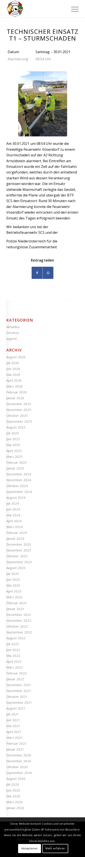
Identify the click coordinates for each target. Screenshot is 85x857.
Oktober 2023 (17, 556)
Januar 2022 (15, 679)
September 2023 (19, 562)
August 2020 (16, 778)
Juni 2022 (13, 650)
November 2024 (18, 480)
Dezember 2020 (18, 755)
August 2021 (16, 708)
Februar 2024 (16, 532)
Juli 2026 (12, 363)
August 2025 (16, 427)
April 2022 (14, 661)
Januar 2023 (15, 609)
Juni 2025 (13, 439)
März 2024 (14, 527)
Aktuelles (13, 327)
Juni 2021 (13, 720)
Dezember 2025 (18, 404)
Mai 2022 (13, 655)
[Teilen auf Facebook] (37, 273)
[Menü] (73, 8)
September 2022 (19, 632)
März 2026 (14, 386)
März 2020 (14, 802)
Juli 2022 (12, 644)
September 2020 (19, 772)
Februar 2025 (16, 462)
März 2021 (14, 737)
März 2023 (14, 597)
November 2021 (18, 691)
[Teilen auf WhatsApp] (48, 273)
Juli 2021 (12, 714)
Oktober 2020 (17, 767)
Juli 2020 (12, 784)
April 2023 (14, 591)
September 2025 (19, 421)
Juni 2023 (13, 579)
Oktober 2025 (17, 415)
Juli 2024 (12, 503)
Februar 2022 (16, 673)
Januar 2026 (15, 398)
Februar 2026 (16, 392)
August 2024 (16, 497)
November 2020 (18, 761)
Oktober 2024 (17, 486)
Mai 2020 (13, 796)
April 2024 (14, 521)
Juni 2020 (13, 790)
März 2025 (14, 456)
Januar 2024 (15, 538)
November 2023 (18, 550)
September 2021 (19, 702)
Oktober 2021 (17, 696)
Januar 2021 (15, 749)
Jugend (11, 338)
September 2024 (19, 491)
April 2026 (14, 380)
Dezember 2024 (18, 474)
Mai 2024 (13, 515)
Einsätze (12, 332)
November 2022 (18, 620)
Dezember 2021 (18, 685)
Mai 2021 (13, 726)
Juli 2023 (12, 573)
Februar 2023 (16, 603)
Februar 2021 (16, 743)
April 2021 (14, 731)
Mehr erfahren (55, 848)
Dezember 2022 (18, 614)
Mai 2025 (13, 445)
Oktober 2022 (17, 626)
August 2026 (16, 357)
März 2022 (14, 667)
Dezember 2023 (18, 544)
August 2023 (16, 568)
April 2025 (14, 450)
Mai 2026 (13, 374)
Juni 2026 (13, 368)
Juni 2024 (13, 509)
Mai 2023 (13, 585)
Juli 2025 (12, 433)
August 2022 (16, 638)
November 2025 (18, 409)
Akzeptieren (29, 848)
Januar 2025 (15, 468)
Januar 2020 (15, 808)
